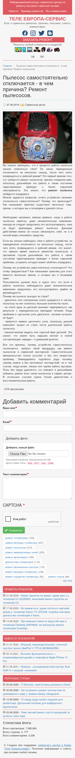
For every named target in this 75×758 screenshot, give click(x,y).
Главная (7, 65)
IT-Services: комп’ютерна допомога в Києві (45, 684)
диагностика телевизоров (19, 561)
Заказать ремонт (37, 39)
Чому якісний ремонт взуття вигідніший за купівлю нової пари (36, 714)
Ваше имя (9, 408)
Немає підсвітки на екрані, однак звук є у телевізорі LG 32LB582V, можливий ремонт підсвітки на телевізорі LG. (36, 599)
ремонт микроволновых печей (21, 552)
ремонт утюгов (56, 576)
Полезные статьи (16, 678)
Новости (13, 11)
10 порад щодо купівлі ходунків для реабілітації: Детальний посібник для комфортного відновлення (33, 702)
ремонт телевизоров (16, 537)
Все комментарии (56, 11)
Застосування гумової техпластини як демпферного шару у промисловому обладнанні (34, 692)
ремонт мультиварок (16, 557)
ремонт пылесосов (15, 547)
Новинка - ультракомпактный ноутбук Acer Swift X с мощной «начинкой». (36, 668)
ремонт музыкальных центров (21, 566)
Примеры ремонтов (32, 11)
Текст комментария (15, 474)
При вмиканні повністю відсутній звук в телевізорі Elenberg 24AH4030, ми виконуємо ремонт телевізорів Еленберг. (35, 624)
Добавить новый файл (20, 447)
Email (6, 422)
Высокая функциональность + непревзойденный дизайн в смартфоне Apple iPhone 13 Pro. (35, 657)
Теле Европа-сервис (37, 18)
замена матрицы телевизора (21, 542)
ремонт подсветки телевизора (21, 576)
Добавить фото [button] (17, 438)
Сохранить (15, 530)
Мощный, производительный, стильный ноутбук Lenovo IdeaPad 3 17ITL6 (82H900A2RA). (35, 646)
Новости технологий (19, 638)
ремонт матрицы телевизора (21, 571)
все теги (67, 580)
